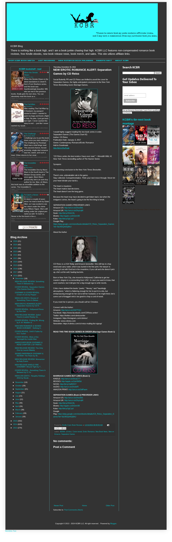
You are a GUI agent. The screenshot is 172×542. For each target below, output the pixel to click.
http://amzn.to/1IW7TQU (71, 310)
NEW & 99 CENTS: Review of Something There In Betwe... (27, 299)
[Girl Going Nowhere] (129, 203)
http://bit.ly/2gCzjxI (66, 219)
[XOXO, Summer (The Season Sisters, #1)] (129, 165)
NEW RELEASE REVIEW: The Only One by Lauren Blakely (29, 349)
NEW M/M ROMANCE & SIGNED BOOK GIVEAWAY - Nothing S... (28, 327)
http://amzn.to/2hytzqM (73, 210)
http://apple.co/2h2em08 (70, 216)
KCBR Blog (16, 46)
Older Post (110, 506)
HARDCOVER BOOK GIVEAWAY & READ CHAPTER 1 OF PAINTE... (29, 343)
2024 (15, 248)
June (17, 399)
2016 (15, 276)
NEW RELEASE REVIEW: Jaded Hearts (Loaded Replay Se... (28, 316)
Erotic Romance (89, 432)
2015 (15, 421)
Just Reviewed (46, 60)
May (17, 403)
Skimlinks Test (10, 531)
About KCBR (122, 60)
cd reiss (69, 432)
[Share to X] (60, 428)
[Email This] (55, 428)
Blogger (113, 523)
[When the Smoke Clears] (17, 90)
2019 (15, 265)
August (18, 393)
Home (84, 506)
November (19, 382)
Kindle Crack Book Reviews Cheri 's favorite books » (142, 209)
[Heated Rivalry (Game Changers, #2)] (153, 185)
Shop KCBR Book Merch (21, 60)
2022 (15, 255)
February (19, 413)
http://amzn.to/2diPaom (77, 389)
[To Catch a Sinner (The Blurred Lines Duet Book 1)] (17, 211)
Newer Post (58, 506)
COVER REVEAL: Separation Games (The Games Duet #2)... (29, 288)
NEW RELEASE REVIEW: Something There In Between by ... (29, 282)
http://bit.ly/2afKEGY (68, 384)
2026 (15, 241)
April (17, 406)
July (17, 396)
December (19, 278)
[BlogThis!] (58, 428)
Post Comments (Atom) (73, 510)
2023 (15, 251)
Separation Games (68, 434)
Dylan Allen (29, 197)
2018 (15, 269)
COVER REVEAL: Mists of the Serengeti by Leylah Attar (27, 338)
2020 (15, 262)
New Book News (102, 432)
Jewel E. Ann (29, 77)
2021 (15, 258)
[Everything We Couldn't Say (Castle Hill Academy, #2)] (153, 163)
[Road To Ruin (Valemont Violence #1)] (141, 143)
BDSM (62, 432)
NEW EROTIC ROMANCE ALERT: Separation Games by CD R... (28, 305)
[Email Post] (107, 425)
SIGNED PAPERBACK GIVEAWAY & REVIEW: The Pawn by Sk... (29, 355)
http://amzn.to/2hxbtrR (69, 387)
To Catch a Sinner (31, 195)
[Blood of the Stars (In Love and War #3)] (141, 184)
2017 (15, 272)
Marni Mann (29, 167)
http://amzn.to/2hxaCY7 (70, 379)
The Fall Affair (29, 104)
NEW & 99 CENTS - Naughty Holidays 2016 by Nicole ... (30, 377)
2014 (15, 424)
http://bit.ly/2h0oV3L (67, 213)
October (18, 386)
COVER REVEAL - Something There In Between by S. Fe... (30, 371)
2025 (15, 245)
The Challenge (30, 134)
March (18, 410)
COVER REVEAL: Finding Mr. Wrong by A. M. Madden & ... (29, 321)
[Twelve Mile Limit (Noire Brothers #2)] (129, 184)
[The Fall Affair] (17, 122)
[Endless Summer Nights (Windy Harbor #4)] (141, 165)
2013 (15, 428)
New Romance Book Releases (75, 60)
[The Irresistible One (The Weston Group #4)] (17, 180)
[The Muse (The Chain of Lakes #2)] (153, 144)
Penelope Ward (30, 136)
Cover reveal (77, 432)
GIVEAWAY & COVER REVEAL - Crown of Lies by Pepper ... (27, 294)
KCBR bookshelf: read (30, 69)
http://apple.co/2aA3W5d (71, 381)
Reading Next (104, 60)
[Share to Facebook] (62, 428)
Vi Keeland (29, 106)
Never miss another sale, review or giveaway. (140, 90)
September (20, 389)
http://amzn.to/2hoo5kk (73, 208)
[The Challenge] (17, 152)
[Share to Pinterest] (65, 428)
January (18, 417)
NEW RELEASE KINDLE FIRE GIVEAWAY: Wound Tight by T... (28, 366)
